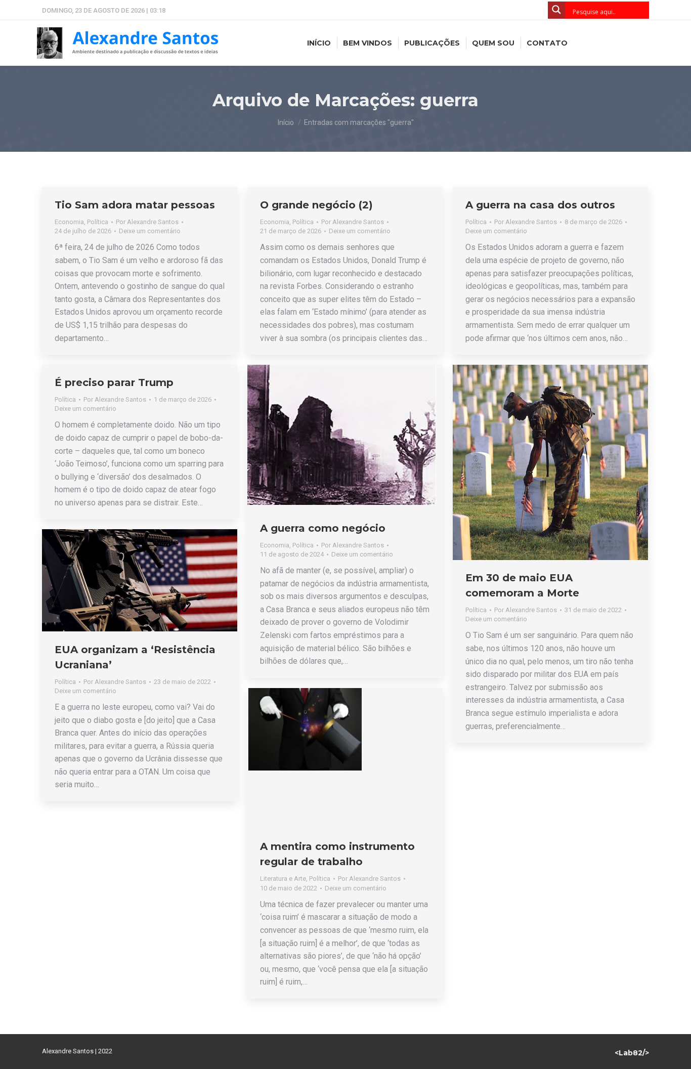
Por (147, 222)
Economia (69, 222)
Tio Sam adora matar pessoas (135, 205)
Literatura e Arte (283, 878)
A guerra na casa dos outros (540, 205)
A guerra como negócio (322, 528)
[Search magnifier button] (556, 10)
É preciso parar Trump (114, 382)
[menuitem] (319, 43)
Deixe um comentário (150, 231)
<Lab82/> (632, 1052)
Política (97, 222)
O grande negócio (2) (316, 205)
